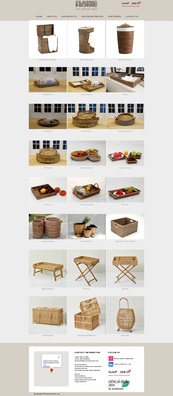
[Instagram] (111, 358)
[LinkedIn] (111, 364)
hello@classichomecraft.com (89, 361)
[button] (48, 41)
